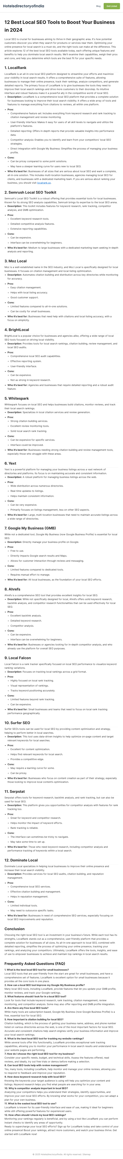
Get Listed (112, 6)
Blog (98, 6)
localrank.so (44, 182)
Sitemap (86, 1154)
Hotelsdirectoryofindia (23, 6)
